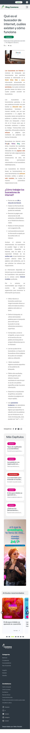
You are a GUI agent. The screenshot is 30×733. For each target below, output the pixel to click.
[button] (5, 552)
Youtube (7, 714)
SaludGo (4, 675)
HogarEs (4, 670)
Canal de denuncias (7, 697)
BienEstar (4, 657)
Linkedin (7, 720)
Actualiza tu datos (7, 702)
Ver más (15, 630)
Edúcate (4, 673)
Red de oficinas (6, 695)
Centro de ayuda (6, 687)
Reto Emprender (6, 665)
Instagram (7, 717)
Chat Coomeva (6, 689)
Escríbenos (5, 692)
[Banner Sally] (15, 552)
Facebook (7, 707)
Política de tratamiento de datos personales (13, 700)
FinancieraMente (6, 663)
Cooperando (9, 37)
